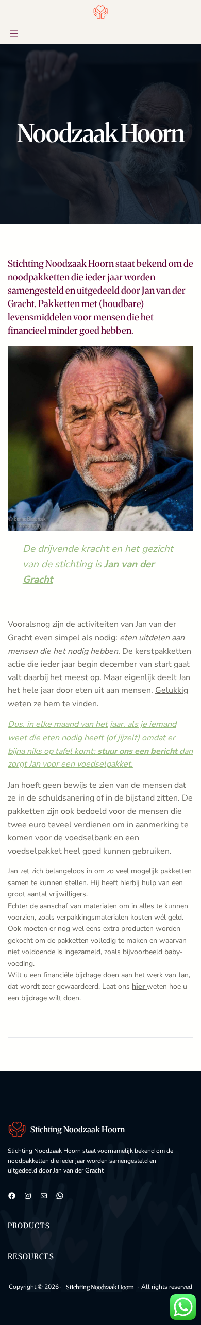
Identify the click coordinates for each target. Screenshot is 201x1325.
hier (139, 986)
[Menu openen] (14, 33)
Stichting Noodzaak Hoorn (77, 1129)
